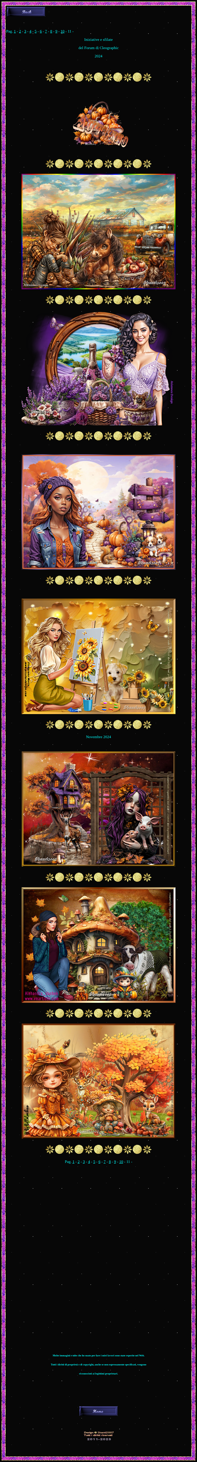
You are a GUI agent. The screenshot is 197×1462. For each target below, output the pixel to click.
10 (62, 31)
